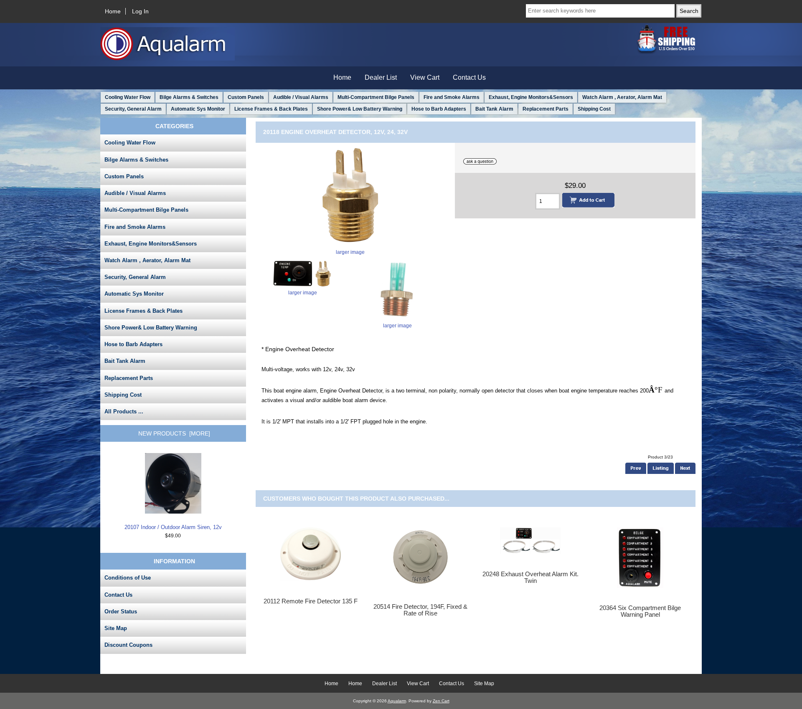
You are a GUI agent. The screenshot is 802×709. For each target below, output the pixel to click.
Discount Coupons (128, 645)
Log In (140, 11)
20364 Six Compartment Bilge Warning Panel (640, 611)
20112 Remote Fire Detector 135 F (311, 601)
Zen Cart (441, 701)
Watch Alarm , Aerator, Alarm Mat (622, 97)
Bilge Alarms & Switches (189, 97)
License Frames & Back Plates (271, 109)
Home (113, 11)
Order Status (120, 611)
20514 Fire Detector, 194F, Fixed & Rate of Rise (420, 610)
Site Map (115, 628)
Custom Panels (246, 97)
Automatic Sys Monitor (198, 109)
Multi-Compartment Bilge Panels (376, 97)
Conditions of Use (127, 578)
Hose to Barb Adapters (438, 109)
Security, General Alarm (133, 109)
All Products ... (123, 411)
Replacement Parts (546, 109)
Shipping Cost (594, 109)
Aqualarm (397, 701)
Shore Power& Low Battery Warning (359, 109)
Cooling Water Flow (127, 97)
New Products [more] (174, 433)
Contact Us (469, 77)
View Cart (424, 77)
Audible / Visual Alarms (300, 97)
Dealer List (381, 77)
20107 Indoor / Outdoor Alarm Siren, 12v (173, 527)
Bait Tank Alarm (494, 109)
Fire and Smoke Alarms (452, 97)
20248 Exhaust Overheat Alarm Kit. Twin (530, 577)
